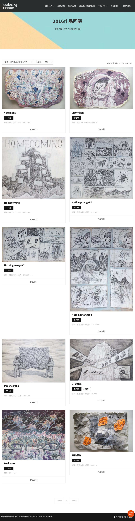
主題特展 (102, 6)
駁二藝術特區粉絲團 (123, 517)
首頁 (66, 29)
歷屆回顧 (115, 6)
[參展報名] (130, 513)
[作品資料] (33, 88)
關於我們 (49, 6)
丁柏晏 (8, 118)
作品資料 (33, 129)
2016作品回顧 (75, 29)
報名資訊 (72, 6)
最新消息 (61, 6)
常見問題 (127, 6)
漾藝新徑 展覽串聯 (87, 6)
